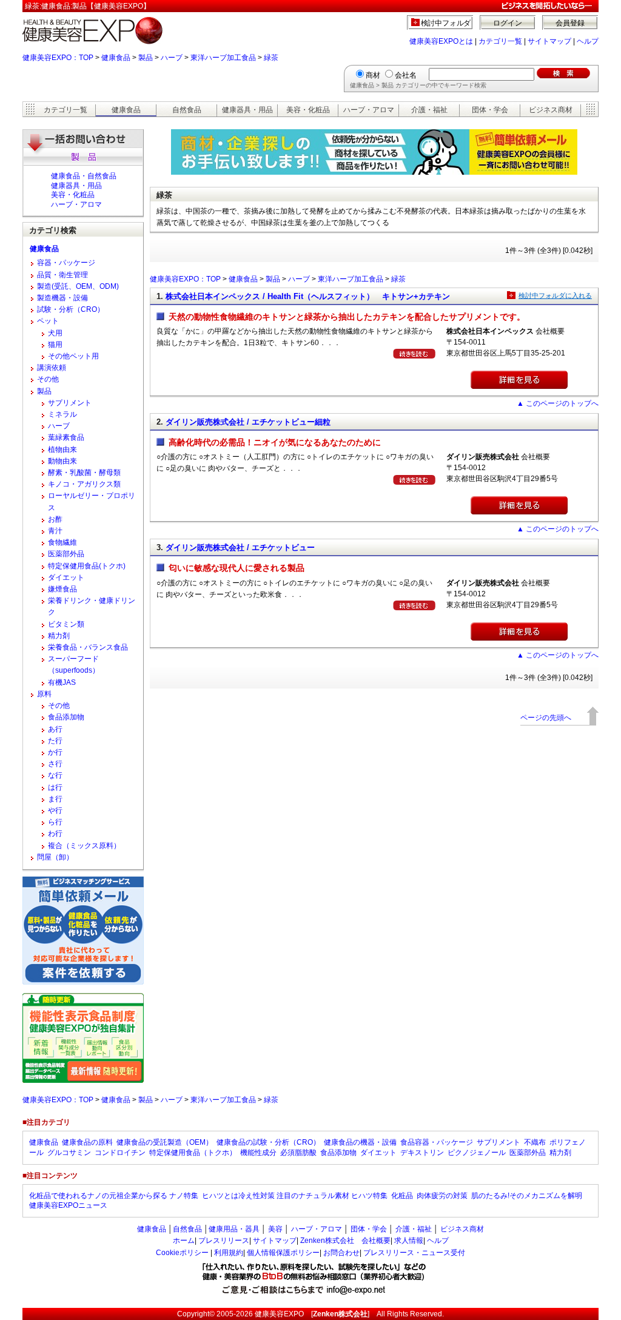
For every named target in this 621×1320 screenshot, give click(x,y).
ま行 (55, 799)
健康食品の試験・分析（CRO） (268, 1142)
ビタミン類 (66, 624)
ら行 (55, 822)
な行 (55, 775)
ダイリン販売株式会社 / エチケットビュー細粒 (248, 421)
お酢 (55, 519)
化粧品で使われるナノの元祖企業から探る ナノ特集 (113, 1195)
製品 (145, 57)
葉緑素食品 (66, 437)
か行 (55, 752)
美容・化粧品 (308, 110)
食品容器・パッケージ (436, 1142)
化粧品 (402, 1195)
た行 (55, 740)
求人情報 (408, 1240)
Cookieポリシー (182, 1252)
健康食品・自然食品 (83, 176)
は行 (55, 787)
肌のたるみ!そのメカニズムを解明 (526, 1195)
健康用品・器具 (234, 1229)
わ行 (55, 833)
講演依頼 (51, 367)
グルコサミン (69, 1152)
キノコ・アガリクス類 (84, 484)
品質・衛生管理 (62, 275)
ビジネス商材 (550, 110)
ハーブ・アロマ (368, 110)
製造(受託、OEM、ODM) (78, 286)
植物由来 (62, 449)
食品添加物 (66, 717)
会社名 (406, 75)
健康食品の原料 (87, 1142)
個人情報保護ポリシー (283, 1252)
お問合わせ (341, 1252)
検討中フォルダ (446, 23)
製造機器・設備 (62, 298)
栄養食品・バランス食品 (88, 647)
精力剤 (59, 635)
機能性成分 (258, 1152)
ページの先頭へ (545, 717)
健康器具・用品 (247, 110)
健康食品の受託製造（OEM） (164, 1142)
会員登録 (570, 23)
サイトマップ (549, 41)
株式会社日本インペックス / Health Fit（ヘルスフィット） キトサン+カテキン (308, 296)
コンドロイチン (120, 1152)
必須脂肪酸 (298, 1152)
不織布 (535, 1142)
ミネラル (62, 414)
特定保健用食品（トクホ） (193, 1152)
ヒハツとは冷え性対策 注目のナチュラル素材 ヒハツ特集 (295, 1195)
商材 (373, 75)
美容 (275, 1229)
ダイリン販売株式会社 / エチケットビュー (240, 547)
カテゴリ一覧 (500, 41)
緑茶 (271, 57)
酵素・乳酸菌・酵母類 (84, 472)
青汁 (55, 531)
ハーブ (172, 57)
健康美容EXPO (279, 1314)
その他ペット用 (73, 356)
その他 (48, 379)
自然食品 (186, 110)
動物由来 (62, 461)
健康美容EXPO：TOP (57, 57)
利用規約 (228, 1252)
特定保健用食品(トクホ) (87, 566)
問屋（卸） (55, 857)
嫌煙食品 (62, 589)
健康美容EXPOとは (441, 41)
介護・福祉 (429, 110)
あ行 (55, 729)
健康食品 (115, 57)
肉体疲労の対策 (442, 1195)
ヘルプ (588, 41)
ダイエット (66, 577)
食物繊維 (62, 542)
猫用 (55, 344)
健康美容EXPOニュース (68, 1205)
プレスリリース (223, 1240)
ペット (48, 321)
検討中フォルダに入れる (555, 295)
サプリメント (70, 403)
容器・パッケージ (66, 262)
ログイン (507, 23)
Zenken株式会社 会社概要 (345, 1240)
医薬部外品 (66, 554)
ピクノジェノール (477, 1152)
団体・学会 (490, 110)
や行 (55, 810)
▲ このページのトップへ (558, 403)
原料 (44, 694)
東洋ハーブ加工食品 (223, 57)
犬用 (55, 333)
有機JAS (62, 682)
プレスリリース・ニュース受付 (414, 1252)
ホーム (184, 1240)
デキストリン (422, 1152)
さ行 (55, 763)
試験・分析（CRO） (70, 309)
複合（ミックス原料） (84, 845)
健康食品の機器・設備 (360, 1142)
